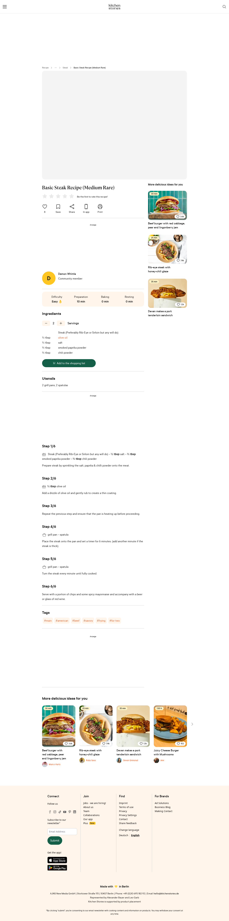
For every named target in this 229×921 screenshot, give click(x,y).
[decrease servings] (46, 323)
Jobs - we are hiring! (94, 803)
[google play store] (62, 868)
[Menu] (5, 7)
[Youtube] (64, 812)
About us (88, 807)
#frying (101, 620)
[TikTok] (60, 812)
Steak (65, 67)
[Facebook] (50, 812)
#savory (88, 620)
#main (48, 620)
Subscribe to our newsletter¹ (56, 821)
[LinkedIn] (74, 812)
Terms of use (126, 807)
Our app (88, 819)
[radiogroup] (59, 196)
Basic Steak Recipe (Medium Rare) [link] (90, 67)
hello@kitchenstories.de (166, 893)
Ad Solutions (162, 803)
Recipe (45, 67)
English (135, 835)
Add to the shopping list (71, 363)
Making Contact (163, 811)
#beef (75, 620)
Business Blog (162, 807)
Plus (88, 823)
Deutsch (123, 835)
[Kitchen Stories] (114, 6)
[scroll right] (192, 724)
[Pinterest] (69, 812)
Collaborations (91, 815)
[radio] (44, 196)
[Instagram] (54, 812)
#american (62, 620)
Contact (123, 819)
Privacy (123, 811)
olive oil (62, 337)
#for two (114, 620)
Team (86, 811)
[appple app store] (62, 861)
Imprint (123, 803)
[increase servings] (61, 323)
